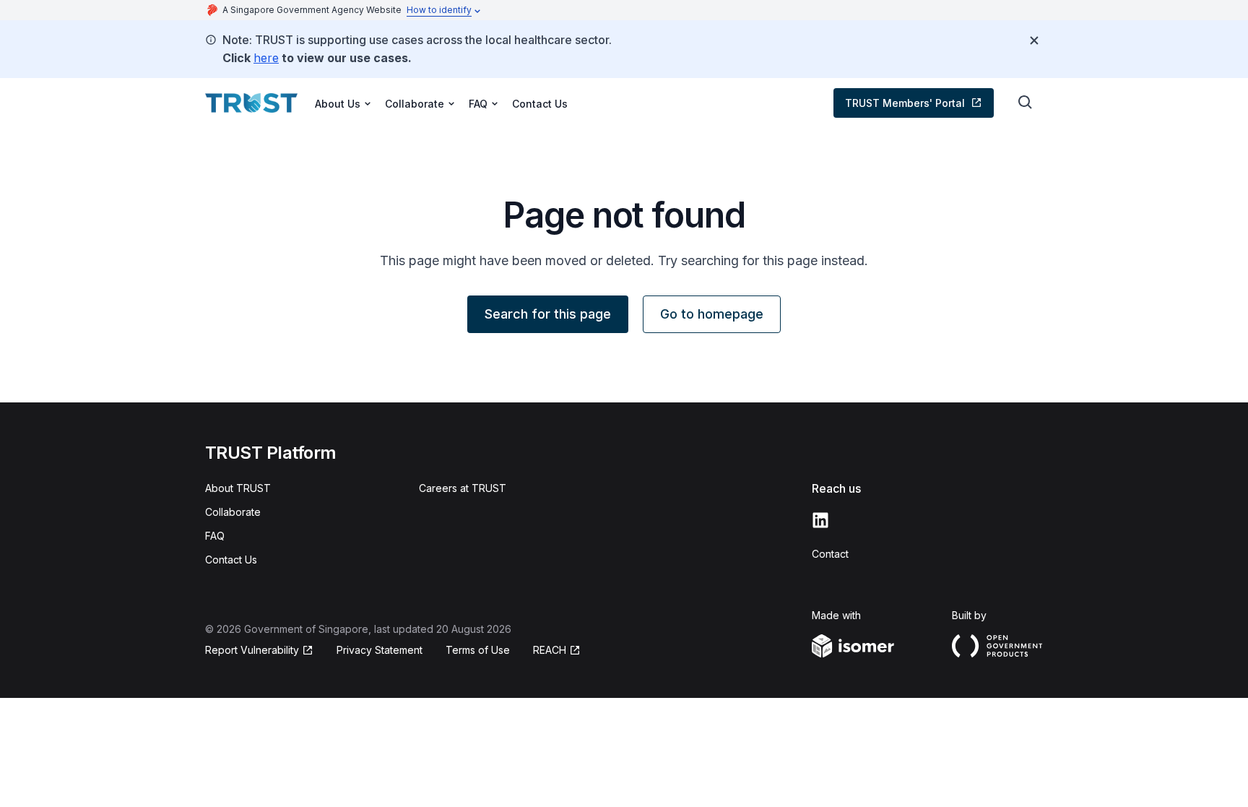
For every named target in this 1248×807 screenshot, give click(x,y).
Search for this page (548, 313)
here (266, 58)
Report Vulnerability (252, 650)
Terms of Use (478, 650)
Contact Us (540, 104)
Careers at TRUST (462, 488)
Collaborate (233, 512)
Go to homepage (711, 313)
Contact (830, 554)
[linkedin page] (820, 520)
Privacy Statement (379, 650)
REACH (549, 650)
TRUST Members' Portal (905, 103)
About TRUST (238, 488)
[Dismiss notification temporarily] (1034, 40)
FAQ (215, 536)
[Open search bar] (1025, 102)
